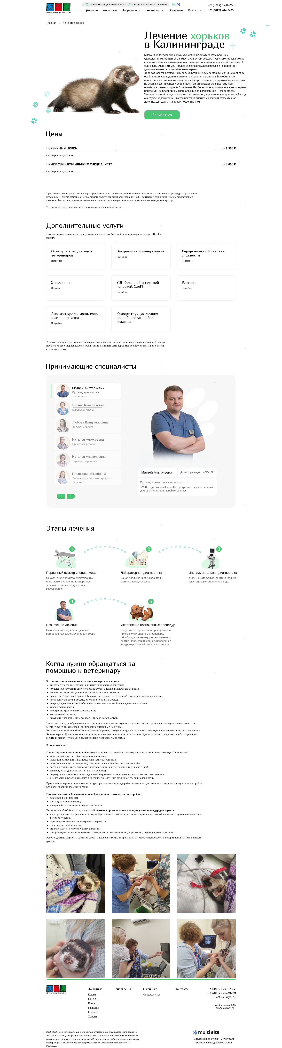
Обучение (149, 1007)
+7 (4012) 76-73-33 (221, 993)
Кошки (92, 994)
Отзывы (148, 1003)
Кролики (93, 1012)
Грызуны (93, 1007)
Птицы (92, 1003)
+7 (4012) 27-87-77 (221, 989)
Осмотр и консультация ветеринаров (71, 253)
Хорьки (92, 1016)
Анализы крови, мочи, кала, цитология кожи (75, 316)
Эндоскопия (61, 282)
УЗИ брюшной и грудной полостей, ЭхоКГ (138, 284)
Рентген (188, 282)
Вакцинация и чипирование (140, 251)
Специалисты (151, 994)
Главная (51, 22)
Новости (148, 999)
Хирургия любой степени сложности (203, 253)
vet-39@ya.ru (226, 997)
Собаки (92, 999)
